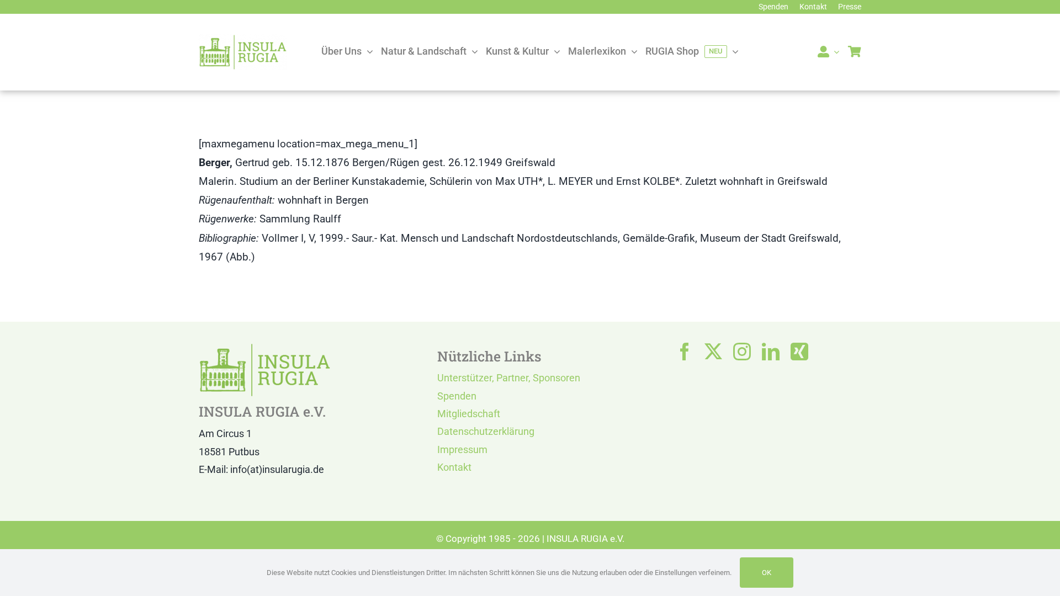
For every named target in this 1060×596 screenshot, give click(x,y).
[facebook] (684, 351)
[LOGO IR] (243, 39)
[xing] (799, 351)
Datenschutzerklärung (485, 431)
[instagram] (742, 351)
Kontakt (454, 467)
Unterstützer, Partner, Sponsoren (508, 378)
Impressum (462, 449)
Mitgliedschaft (468, 413)
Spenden (456, 396)
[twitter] (713, 351)
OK (766, 572)
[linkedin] (771, 351)
